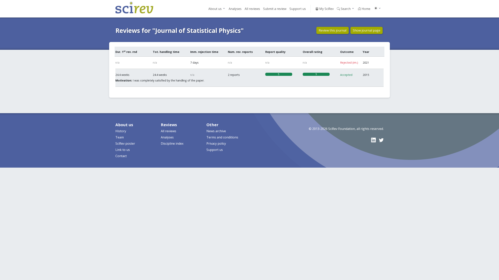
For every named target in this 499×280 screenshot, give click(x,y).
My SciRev (326, 9)
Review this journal (332, 30)
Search (345, 9)
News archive (216, 131)
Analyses (235, 9)
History (120, 131)
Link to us (122, 150)
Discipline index (172, 143)
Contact (121, 156)
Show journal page (366, 30)
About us (215, 9)
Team (119, 137)
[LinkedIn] (373, 140)
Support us (297, 9)
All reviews (252, 9)
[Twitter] (381, 140)
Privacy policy (216, 143)
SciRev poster (125, 143)
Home (365, 9)
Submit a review (274, 9)
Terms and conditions (222, 137)
